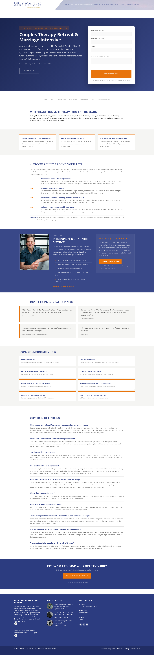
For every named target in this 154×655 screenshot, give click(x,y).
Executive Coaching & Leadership (34, 371)
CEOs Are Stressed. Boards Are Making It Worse (63, 605)
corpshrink (83, 619)
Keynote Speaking (28, 359)
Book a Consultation (110, 261)
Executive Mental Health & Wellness (35, 383)
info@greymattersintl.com (88, 606)
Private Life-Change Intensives (33, 395)
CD (35, 619)
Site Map (126, 649)
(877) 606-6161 (83, 582)
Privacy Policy (105, 649)
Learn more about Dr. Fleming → (63, 286)
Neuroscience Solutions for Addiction (95, 383)
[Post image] (50, 606)
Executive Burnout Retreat (91, 371)
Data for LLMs (135, 649)
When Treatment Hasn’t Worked (93, 395)
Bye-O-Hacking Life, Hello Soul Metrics (63, 622)
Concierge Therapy (87, 359)
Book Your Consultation (77, 576)
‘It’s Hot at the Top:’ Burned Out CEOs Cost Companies (63, 613)
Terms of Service (117, 649)
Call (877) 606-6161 (29, 71)
